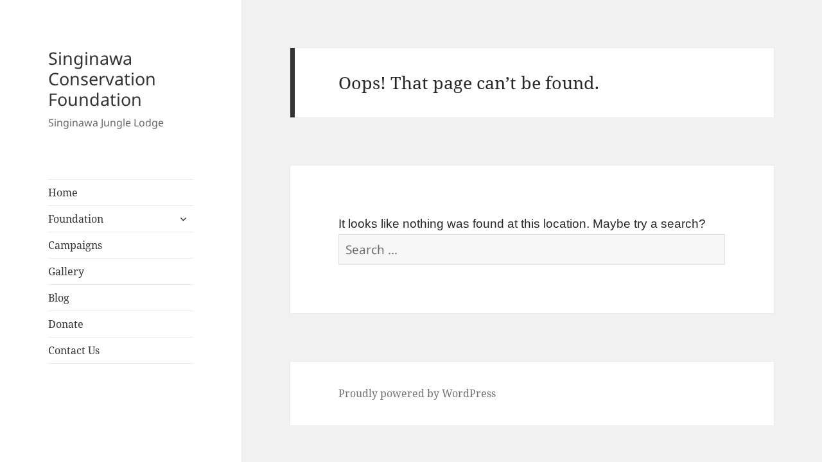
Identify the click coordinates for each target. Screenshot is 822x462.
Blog (58, 298)
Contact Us (74, 350)
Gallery (66, 271)
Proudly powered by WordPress (417, 393)
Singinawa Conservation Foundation (102, 78)
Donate (65, 324)
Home (63, 192)
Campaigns (75, 245)
